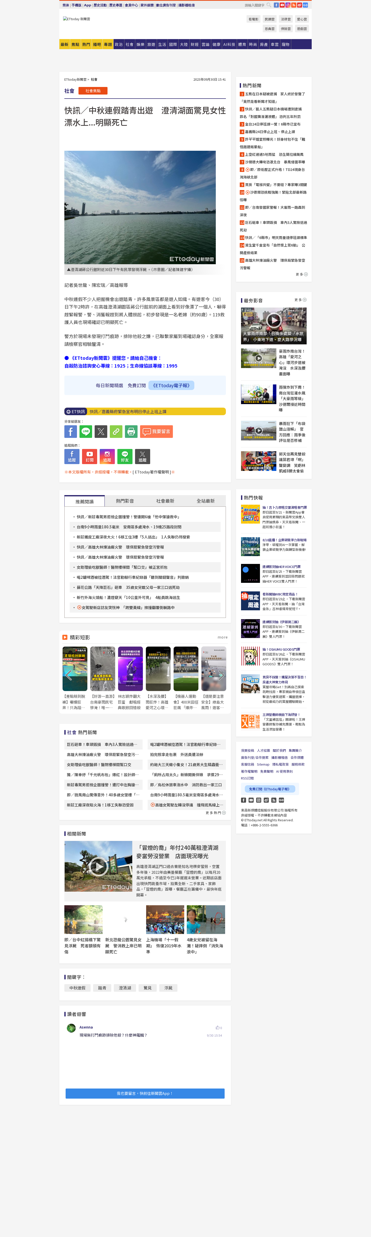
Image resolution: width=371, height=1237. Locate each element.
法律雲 (286, 19)
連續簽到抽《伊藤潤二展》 (281, 621)
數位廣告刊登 (166, 5)
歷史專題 (115, 5)
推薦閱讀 (84, 501)
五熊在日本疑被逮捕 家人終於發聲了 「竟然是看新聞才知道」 (274, 97)
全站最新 (206, 500)
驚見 (148, 988)
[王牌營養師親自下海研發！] (250, 721)
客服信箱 (247, 764)
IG (287, 5)
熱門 (86, 44)
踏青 (102, 988)
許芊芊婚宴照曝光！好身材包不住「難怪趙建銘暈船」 (272, 143)
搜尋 (268, 4)
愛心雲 (302, 19)
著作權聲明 (249, 771)
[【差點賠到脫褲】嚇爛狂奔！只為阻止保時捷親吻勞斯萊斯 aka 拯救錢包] (75, 678)
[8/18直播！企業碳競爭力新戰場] (250, 546)
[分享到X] (101, 431)
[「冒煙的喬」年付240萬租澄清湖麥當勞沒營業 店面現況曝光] (98, 866)
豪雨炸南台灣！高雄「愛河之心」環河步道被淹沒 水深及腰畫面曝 (292, 362)
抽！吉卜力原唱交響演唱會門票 (284, 507)
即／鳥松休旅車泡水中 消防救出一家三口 (186, 784)
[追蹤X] (142, 456)
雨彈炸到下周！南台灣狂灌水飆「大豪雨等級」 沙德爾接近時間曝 (293, 398)
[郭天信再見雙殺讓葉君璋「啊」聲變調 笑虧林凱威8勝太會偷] (258, 461)
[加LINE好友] (124, 456)
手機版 (77, 5)
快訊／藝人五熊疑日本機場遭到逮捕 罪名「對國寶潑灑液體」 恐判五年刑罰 (272, 112)
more (223, 637)
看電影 (253, 19)
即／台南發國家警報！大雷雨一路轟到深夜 (272, 211)
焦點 (75, 44)
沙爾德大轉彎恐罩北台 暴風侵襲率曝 (275, 161)
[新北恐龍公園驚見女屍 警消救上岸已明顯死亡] (124, 919)
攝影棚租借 (186, 5)
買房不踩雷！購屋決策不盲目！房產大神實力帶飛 (284, 679)
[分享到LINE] (86, 431)
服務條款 (298, 764)
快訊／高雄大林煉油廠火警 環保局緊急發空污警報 (120, 547)
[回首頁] (76, 18)
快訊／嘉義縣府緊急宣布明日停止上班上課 (128, 411)
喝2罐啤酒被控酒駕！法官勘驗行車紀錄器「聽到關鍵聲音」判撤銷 (133, 577)
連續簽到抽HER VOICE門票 (281, 566)
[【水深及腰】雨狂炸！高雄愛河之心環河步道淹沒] (158, 678)
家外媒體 (147, 5)
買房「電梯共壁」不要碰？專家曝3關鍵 (276, 184)
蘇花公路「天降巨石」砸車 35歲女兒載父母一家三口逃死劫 (128, 587)
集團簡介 (295, 750)
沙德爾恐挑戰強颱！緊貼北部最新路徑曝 (273, 196)
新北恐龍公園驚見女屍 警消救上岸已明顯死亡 (123, 946)
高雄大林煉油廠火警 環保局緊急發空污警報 (272, 264)
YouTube (282, 5)
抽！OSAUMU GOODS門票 (281, 649)
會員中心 (131, 5)
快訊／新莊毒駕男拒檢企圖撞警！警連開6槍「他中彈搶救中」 (129, 516)
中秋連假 (77, 988)
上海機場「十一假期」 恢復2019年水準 (163, 946)
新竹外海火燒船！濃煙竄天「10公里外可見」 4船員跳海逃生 (128, 597)
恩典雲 (270, 28)
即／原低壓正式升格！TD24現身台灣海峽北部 (272, 173)
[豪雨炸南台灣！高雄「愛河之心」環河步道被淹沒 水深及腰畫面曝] (258, 358)
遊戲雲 (302, 28)
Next (221, 675)
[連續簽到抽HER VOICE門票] (250, 573)
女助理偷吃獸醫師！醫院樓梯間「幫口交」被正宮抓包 (122, 567)
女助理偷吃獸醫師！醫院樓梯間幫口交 (99, 764)
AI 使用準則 (284, 771)
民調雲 (270, 19)
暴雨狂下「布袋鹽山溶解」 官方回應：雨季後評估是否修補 (292, 432)
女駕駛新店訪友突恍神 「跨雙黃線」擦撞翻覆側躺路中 (128, 607)
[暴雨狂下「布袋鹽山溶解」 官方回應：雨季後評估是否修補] (258, 430)
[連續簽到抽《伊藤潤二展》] (250, 628)
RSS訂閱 (247, 778)
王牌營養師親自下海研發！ (281, 714)
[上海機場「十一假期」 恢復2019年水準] (165, 919)
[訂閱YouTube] (89, 456)
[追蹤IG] (107, 456)
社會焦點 (93, 90)
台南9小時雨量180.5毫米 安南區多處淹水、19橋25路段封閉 (129, 526)
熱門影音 (125, 500)
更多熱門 (214, 812)
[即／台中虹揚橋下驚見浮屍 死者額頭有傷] (83, 919)
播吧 (97, 44)
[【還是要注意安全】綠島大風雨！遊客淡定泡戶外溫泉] (213, 678)
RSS (293, 5)
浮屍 (168, 988)
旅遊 (151, 44)
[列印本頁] (131, 431)
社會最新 (165, 500)
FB (276, 5)
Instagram (258, 800)
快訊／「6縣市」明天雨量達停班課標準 (276, 237)
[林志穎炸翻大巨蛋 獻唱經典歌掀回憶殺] (130, 678)
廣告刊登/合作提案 (255, 757)
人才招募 (263, 750)
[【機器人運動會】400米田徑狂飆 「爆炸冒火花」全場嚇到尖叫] (186, 678)
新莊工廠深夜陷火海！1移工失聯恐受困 (100, 804)
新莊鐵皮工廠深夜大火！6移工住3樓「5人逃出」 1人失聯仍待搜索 (133, 536)
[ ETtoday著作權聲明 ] (151, 471)
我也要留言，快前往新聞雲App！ (145, 1093)
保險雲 (286, 28)
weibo (299, 5)
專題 (108, 44)
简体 (66, 5)
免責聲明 (266, 771)
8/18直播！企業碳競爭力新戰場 (284, 539)
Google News (305, 5)
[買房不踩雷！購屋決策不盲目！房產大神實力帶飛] (250, 683)
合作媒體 (297, 757)
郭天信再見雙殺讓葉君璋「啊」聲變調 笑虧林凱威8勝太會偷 (292, 462)
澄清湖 (125, 988)
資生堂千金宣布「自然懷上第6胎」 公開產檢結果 (272, 249)
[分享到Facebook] (70, 431)
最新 (65, 44)
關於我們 (279, 750)
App (87, 5)
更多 (300, 274)
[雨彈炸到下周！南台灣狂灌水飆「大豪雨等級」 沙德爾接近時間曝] (258, 394)
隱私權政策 (280, 764)
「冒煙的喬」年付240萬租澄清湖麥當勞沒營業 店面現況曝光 (177, 851)
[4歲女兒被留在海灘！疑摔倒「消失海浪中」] (206, 919)
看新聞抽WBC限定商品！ (280, 594)
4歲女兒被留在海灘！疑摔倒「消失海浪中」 (205, 946)
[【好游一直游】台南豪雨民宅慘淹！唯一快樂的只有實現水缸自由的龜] (102, 678)
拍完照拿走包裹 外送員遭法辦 (176, 754)
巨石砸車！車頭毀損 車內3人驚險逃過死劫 (273, 226)
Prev (68, 675)
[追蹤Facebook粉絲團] (72, 456)
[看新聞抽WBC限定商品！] (250, 600)
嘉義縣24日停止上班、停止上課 (270, 131)
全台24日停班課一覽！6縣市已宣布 (273, 124)
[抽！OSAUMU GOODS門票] (250, 656)
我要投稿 (247, 750)
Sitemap (263, 764)
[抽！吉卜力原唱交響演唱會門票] (250, 514)
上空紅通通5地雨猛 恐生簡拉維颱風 (274, 154)
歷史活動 (100, 5)
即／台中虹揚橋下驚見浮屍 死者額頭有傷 (82, 946)
